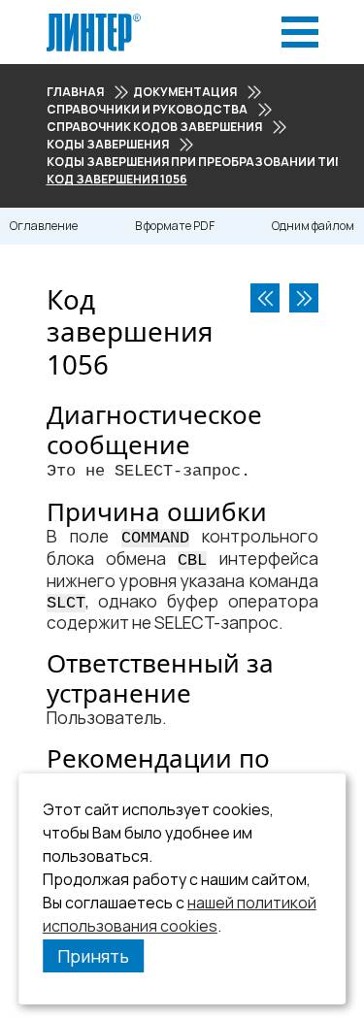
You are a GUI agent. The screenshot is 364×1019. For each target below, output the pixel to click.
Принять (93, 956)
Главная (75, 91)
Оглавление (44, 225)
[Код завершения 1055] (265, 297)
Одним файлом (313, 225)
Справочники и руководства (147, 109)
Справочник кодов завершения (154, 126)
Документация (185, 91)
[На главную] (94, 19)
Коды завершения (108, 144)
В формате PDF (175, 225)
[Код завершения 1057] (303, 297)
